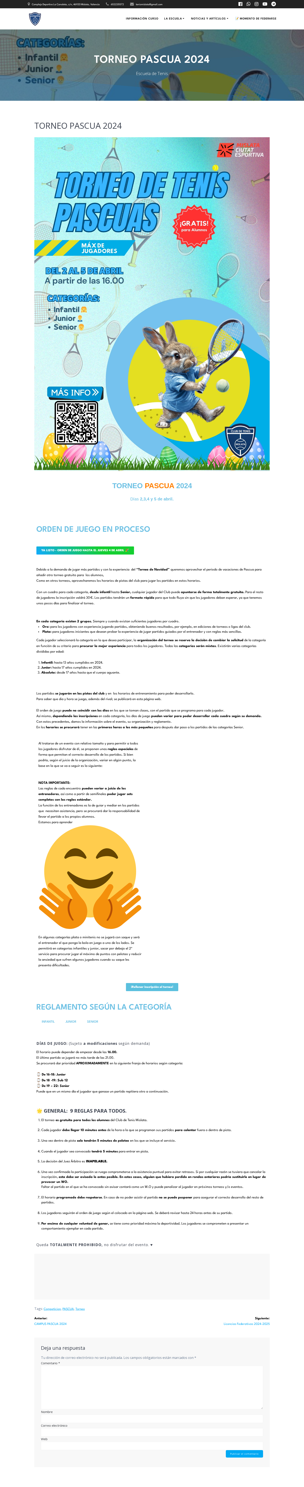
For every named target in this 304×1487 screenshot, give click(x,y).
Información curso (142, 18)
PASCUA (68, 1309)
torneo (80, 1309)
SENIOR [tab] (92, 1021)
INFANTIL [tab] (48, 1021)
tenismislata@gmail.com (149, 4)
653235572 (117, 4)
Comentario (50, 1363)
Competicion (52, 1309)
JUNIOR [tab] (71, 1021)
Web (44, 1439)
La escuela (173, 18)
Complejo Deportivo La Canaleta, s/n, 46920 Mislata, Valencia (66, 4)
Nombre (47, 1412)
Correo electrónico (54, 1425)
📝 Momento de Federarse (255, 18)
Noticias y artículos (208, 18)
